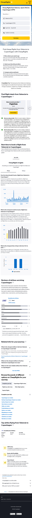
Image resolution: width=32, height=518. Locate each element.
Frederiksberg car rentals (8, 408)
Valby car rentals (6, 406)
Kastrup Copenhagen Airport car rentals (11, 399)
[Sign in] (26, 3)
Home (5, 491)
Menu (29, 1)
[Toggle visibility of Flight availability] (16, 271)
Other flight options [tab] (19, 387)
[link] (13, 112)
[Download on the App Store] (19, 514)
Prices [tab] (8, 170)
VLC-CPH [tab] (16, 157)
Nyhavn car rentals (6, 410)
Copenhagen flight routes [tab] (20, 383)
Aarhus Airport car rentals (8, 402)
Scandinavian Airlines (13, 298)
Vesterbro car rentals (6, 416)
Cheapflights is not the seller (9, 480)
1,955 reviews (11, 302)
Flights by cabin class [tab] (7, 387)
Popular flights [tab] (5, 390)
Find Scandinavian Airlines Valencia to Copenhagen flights (14, 356)
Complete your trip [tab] (6, 383)
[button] (16, 18)
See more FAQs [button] (16, 370)
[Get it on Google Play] (13, 514)
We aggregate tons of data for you (10, 483)
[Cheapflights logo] (5, 2)
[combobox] (6, 14)
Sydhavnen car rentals (7, 414)
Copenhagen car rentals (7, 397)
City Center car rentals (7, 404)
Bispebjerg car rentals (7, 412)
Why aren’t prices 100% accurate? (10, 486)
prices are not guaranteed (7, 476)
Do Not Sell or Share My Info (16, 506)
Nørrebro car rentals (6, 418)
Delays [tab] (23, 170)
